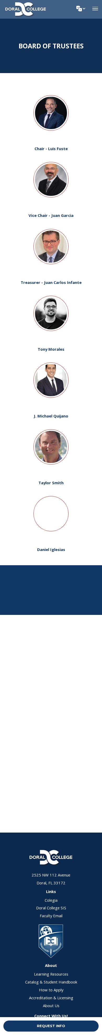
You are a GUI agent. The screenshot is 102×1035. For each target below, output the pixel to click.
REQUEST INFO (51, 1026)
